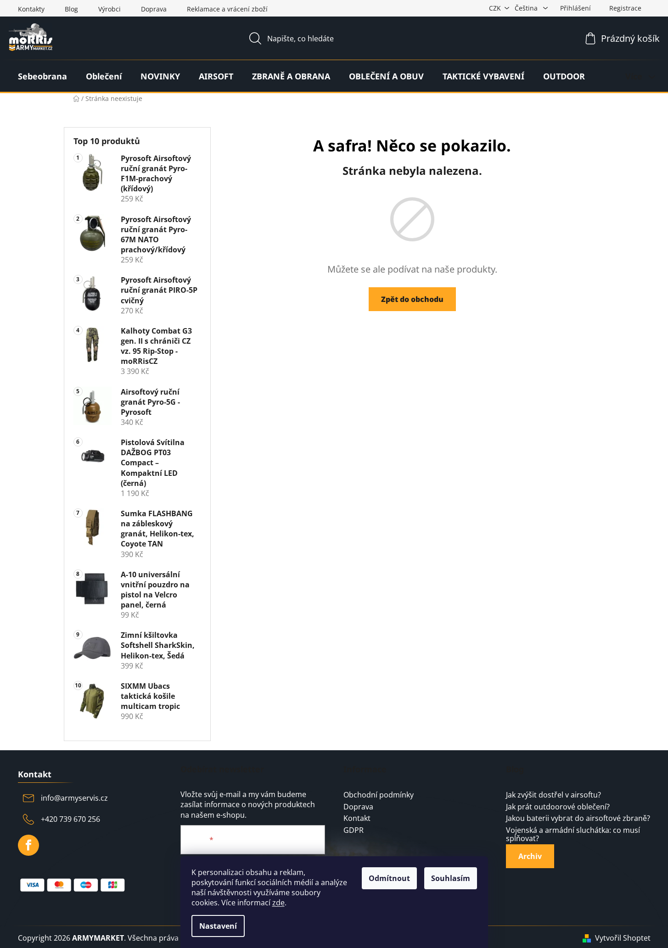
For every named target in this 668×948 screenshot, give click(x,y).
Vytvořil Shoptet (623, 938)
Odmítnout (389, 878)
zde (278, 903)
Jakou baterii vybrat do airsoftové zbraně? (578, 818)
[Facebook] (28, 845)
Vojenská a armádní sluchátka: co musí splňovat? (573, 834)
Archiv (530, 856)
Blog (71, 9)
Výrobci (109, 9)
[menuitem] (42, 76)
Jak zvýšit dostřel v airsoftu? (553, 795)
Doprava (154, 9)
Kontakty (31, 9)
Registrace (625, 8)
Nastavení (218, 926)
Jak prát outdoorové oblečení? (558, 807)
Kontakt (356, 818)
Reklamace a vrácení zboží (227, 9)
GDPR (353, 830)
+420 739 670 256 (70, 819)
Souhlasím (450, 878)
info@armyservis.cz (74, 798)
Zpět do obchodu (412, 299)
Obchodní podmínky (378, 795)
